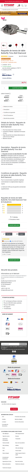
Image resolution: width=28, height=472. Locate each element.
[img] (13, 74)
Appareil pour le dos (7, 461)
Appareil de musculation (5, 439)
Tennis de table (6, 442)
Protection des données (20, 416)
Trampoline (17, 438)
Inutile (8, 254)
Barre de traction (19, 461)
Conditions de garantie (9, 112)
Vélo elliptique (6, 433)
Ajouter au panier (17, 88)
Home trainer (18, 450)
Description (6, 109)
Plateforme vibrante (19, 464)
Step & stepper (6, 453)
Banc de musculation (20, 442)
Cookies (4, 419)
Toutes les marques (7, 467)
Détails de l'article (8, 106)
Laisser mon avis (14, 225)
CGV (3, 416)
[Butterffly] (4, 18)
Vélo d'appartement (19, 433)
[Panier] (26, 5)
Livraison (4, 422)
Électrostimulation (7, 464)
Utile (4, 254)
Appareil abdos (18, 457)
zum (9, 404)
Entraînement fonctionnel (6, 458)
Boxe (4, 448)
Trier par (8, 234)
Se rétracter (14, 409)
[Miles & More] (14, 388)
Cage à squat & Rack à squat (20, 454)
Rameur (17, 436)
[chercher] (22, 5)
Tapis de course (6, 436)
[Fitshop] (9, 5)
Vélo (3, 450)
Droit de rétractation (19, 422)
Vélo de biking (6, 445)
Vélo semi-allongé (19, 448)
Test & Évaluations (8, 115)
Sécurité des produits (9, 118)
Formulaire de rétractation (5, 425)
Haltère (17, 445)
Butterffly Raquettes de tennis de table (10, 9)
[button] (4, 45)
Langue (21, 234)
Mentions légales (18, 419)
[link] (7, 319)
